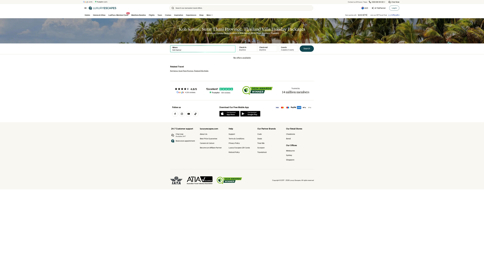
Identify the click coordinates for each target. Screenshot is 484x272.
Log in (394, 8)
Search (307, 48)
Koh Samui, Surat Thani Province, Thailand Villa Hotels (189, 71)
